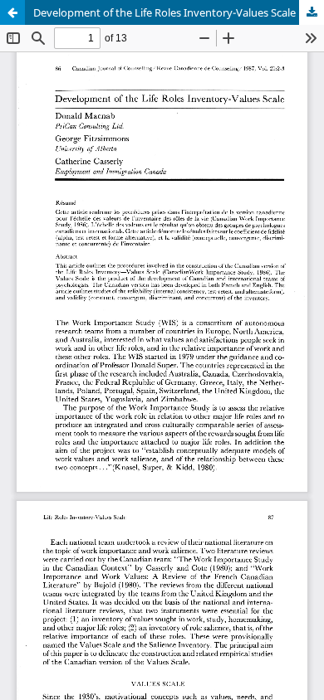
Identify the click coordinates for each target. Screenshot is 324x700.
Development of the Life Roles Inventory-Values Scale (164, 12)
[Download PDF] (311, 12)
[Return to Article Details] (12, 12)
